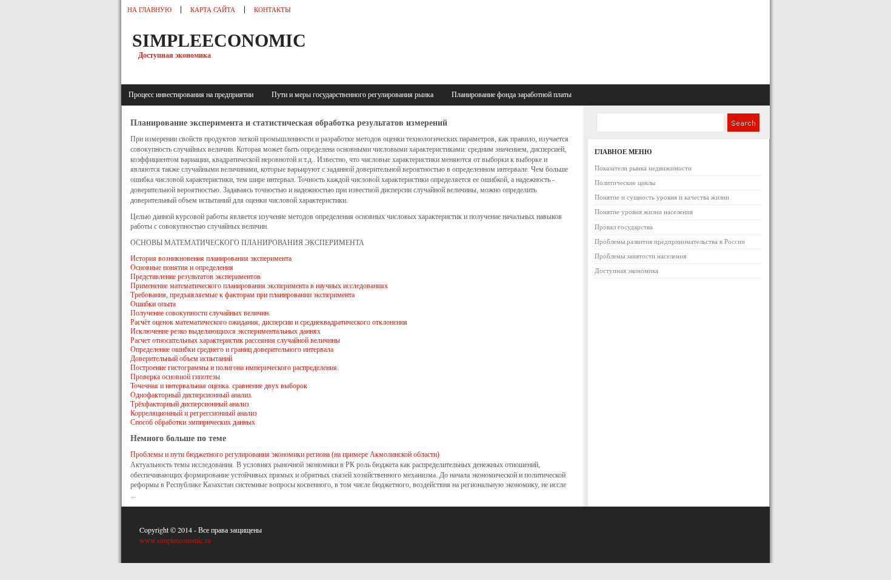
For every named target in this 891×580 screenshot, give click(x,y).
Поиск (743, 122)
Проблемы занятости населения (640, 256)
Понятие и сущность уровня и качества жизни (662, 197)
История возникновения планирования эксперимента (211, 258)
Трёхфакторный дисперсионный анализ (189, 404)
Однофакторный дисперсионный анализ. (191, 395)
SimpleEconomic (219, 40)
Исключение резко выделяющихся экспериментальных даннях (225, 331)
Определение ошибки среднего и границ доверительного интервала (231, 349)
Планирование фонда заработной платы (512, 94)
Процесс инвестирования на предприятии (192, 94)
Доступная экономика (626, 270)
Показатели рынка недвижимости (643, 168)
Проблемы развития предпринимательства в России (670, 241)
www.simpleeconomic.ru (175, 540)
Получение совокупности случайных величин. (200, 313)
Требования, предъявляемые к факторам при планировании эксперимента (242, 295)
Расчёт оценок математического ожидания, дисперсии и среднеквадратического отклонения (268, 322)
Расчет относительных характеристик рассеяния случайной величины (235, 340)
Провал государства (624, 227)
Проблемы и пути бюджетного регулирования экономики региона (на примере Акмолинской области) (284, 454)
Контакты (272, 9)
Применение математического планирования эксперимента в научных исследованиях (259, 286)
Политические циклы (625, 182)
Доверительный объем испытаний (181, 358)
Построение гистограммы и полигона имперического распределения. (234, 367)
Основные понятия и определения (181, 267)
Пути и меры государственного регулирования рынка (354, 94)
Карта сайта (212, 9)
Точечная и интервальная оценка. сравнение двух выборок (218, 386)
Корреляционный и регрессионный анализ (193, 413)
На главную (149, 9)
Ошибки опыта (153, 304)
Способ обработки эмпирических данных (192, 422)
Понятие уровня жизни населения (644, 211)
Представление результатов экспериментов (195, 276)
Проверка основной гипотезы (175, 377)
